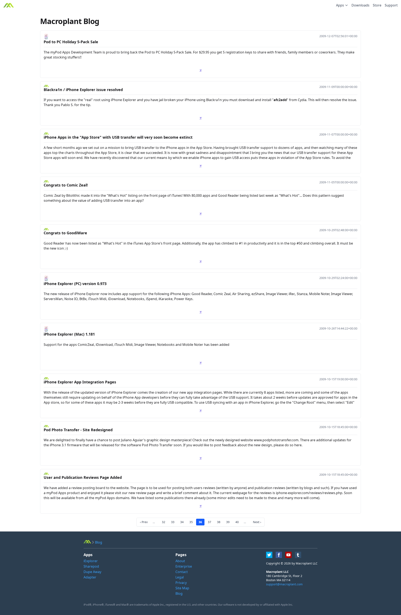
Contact (181, 571)
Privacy (181, 582)
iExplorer (91, 561)
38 (218, 522)
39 (228, 522)
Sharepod (91, 566)
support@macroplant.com (284, 584)
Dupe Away (92, 571)
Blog (179, 593)
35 (191, 522)
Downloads (360, 5)
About (180, 561)
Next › (257, 522)
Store (377, 5)
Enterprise (183, 566)
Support (391, 5)
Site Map (182, 588)
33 (172, 522)
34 (182, 522)
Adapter (90, 577)
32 (163, 522)
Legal (179, 577)
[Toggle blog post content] (200, 70)
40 (237, 522)
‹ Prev (144, 522)
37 (209, 522)
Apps (340, 5)
